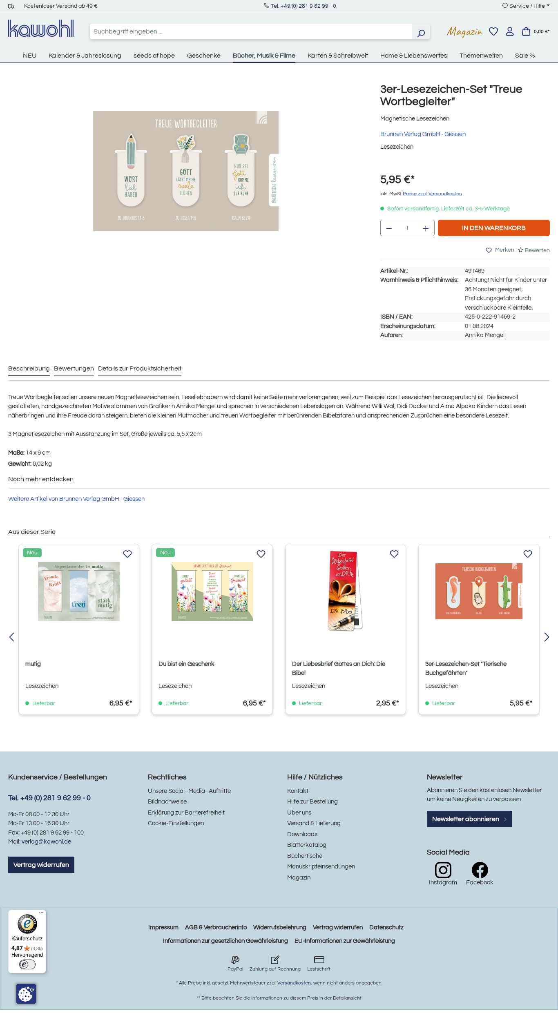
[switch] (27, 964)
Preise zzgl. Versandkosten (432, 193)
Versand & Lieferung (314, 823)
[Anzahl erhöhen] (426, 228)
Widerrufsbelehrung (279, 927)
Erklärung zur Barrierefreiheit (186, 813)
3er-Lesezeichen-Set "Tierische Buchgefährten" (466, 668)
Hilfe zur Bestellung (312, 802)
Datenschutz (386, 927)
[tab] (29, 369)
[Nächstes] (547, 638)
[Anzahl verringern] (388, 228)
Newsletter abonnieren (466, 819)
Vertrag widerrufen (41, 865)
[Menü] (41, 915)
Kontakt (297, 791)
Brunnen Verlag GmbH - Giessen (423, 134)
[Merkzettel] (493, 31)
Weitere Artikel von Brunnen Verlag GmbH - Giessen (76, 499)
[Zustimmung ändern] (26, 994)
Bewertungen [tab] (74, 368)
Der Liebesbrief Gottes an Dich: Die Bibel (338, 668)
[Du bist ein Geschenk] (212, 591)
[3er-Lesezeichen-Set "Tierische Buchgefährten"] (478, 591)
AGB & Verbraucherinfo (216, 927)
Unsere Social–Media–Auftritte (189, 791)
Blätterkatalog (306, 845)
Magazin (464, 31)
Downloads (302, 834)
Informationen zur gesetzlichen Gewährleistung (225, 941)
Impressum (163, 927)
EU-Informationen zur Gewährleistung (345, 941)
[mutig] (79, 591)
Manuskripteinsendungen (321, 867)
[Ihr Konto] (510, 31)
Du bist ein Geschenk (186, 664)
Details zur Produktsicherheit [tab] (139, 368)
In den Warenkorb (494, 228)
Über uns (299, 813)
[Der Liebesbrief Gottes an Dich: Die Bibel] (345, 591)
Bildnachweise (167, 802)
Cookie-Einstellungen (176, 823)
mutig (33, 664)
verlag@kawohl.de (46, 842)
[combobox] (251, 31)
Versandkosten (294, 983)
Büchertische (304, 856)
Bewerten (537, 250)
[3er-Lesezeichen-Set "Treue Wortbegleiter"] (186, 171)
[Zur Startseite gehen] (41, 28)
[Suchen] (420, 31)
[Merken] (127, 554)
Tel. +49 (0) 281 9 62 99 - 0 (303, 6)
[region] (186, 179)
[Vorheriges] (11, 638)
